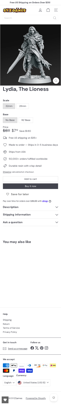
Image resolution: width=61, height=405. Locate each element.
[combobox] (30, 18)
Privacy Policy (10, 332)
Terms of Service (11, 327)
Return (6, 324)
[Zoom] (56, 81)
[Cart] (48, 10)
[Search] (54, 18)
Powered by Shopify (36, 398)
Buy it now (30, 186)
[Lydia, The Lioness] (24, 273)
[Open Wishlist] (5, 399)
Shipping (7, 172)
